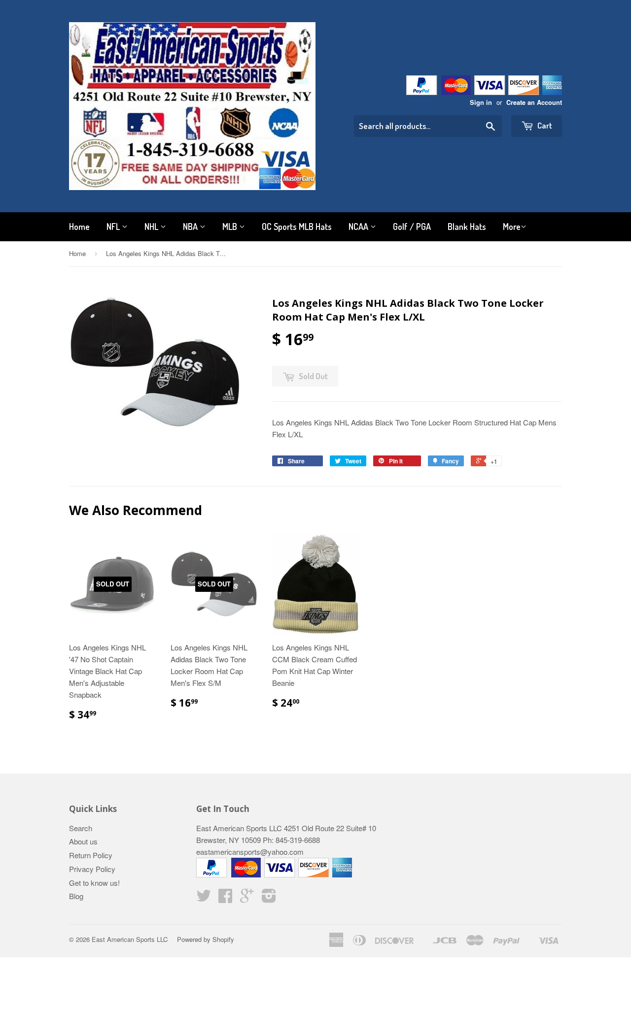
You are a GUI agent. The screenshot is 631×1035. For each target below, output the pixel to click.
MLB (230, 226)
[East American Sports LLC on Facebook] (225, 898)
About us (83, 841)
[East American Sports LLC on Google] (247, 898)
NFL (114, 226)
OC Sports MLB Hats (297, 226)
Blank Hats (467, 226)
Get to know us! (94, 882)
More (512, 226)
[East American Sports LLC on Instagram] (269, 898)
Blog (76, 896)
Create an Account (534, 102)
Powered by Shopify (205, 939)
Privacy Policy (92, 869)
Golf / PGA (412, 226)
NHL (152, 226)
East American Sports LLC (130, 939)
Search (80, 828)
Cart (544, 125)
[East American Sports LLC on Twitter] (203, 898)
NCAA (359, 226)
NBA (191, 226)
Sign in (481, 102)
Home (79, 226)
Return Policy (90, 855)
